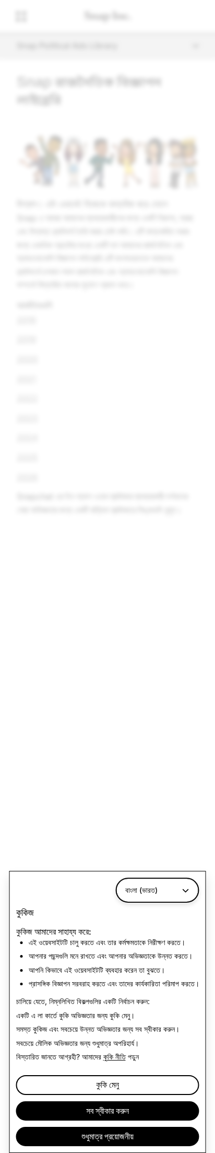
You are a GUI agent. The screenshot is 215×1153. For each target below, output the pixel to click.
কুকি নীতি (114, 1056)
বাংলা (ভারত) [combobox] (141, 890)
